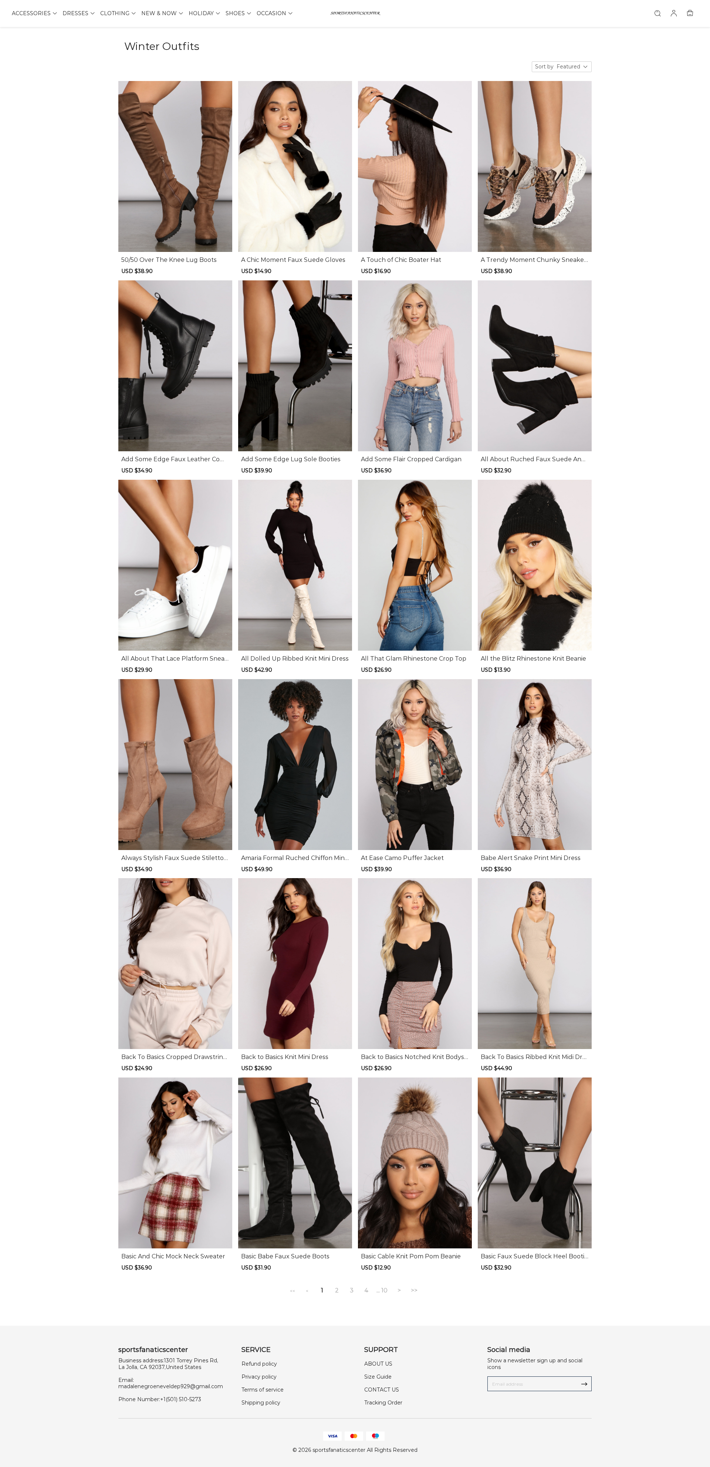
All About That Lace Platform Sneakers (174, 658)
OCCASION (271, 13)
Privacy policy (259, 1376)
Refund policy (259, 1363)
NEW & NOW (159, 13)
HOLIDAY (201, 13)
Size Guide (378, 1376)
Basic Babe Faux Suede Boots (285, 1256)
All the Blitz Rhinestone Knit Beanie (533, 658)
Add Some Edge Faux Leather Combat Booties (173, 459)
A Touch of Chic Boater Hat (401, 259)
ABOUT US (378, 1363)
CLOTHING (114, 13)
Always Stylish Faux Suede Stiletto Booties (172, 858)
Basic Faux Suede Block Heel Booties (534, 1256)
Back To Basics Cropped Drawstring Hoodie (174, 1057)
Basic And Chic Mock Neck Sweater (173, 1256)
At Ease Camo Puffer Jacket (402, 857)
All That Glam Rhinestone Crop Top (413, 658)
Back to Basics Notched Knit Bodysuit (415, 1057)
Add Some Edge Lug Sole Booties (291, 459)
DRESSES (75, 13)
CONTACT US (381, 1389)
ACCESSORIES (31, 13)
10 (384, 1290)
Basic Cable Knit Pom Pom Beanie (411, 1256)
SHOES (235, 13)
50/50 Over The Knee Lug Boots (169, 259)
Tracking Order (383, 1402)
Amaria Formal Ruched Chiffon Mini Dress (293, 858)
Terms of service (262, 1389)
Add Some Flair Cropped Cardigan (411, 459)
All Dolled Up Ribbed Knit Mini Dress (295, 658)
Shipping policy (260, 1402)
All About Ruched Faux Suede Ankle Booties (534, 459)
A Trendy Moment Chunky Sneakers (533, 260)
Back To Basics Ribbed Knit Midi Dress (533, 1057)
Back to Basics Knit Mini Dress (284, 1056)
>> (414, 1290)
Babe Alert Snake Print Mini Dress (531, 857)
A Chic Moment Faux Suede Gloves (293, 259)
